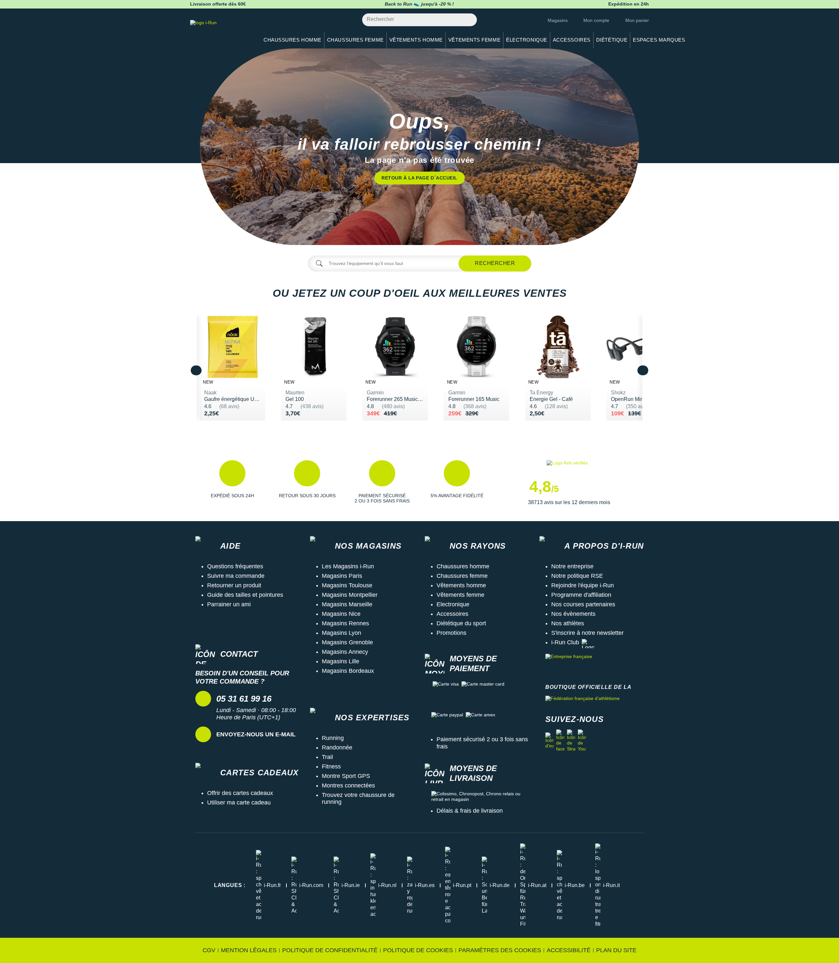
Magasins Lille (340, 661)
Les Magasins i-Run (348, 566)
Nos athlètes (567, 623)
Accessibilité (569, 950)
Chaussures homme (463, 566)
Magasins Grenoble (347, 642)
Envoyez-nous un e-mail (256, 734)
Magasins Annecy (345, 652)
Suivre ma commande (235, 576)
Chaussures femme (462, 576)
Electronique (453, 604)
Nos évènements (573, 614)
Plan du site (616, 950)
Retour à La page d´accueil (419, 177)
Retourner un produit (234, 585)
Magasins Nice (341, 614)
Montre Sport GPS (346, 776)
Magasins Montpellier (350, 595)
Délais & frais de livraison (470, 810)
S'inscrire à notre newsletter (587, 633)
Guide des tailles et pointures (245, 595)
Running (333, 738)
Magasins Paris (342, 576)
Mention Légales (249, 950)
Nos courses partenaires (583, 604)
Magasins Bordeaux (348, 671)
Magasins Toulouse (347, 585)
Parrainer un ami (229, 604)
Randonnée (337, 747)
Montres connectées (348, 785)
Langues (229, 885)
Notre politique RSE (577, 576)
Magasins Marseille (347, 604)
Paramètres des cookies (500, 950)
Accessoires (452, 614)
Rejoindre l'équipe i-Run (582, 585)
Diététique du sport (461, 623)
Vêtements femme (460, 595)
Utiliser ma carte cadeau (239, 802)
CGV (209, 950)
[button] (232, 483)
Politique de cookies (418, 950)
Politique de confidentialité (330, 950)
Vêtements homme (461, 585)
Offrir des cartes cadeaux (240, 793)
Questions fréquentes (235, 566)
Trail (327, 757)
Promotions (451, 633)
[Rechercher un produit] (468, 20)
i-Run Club (565, 642)
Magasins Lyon (341, 633)
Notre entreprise (572, 566)
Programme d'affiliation (581, 595)
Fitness (331, 766)
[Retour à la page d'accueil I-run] (221, 31)
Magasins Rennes (345, 623)
